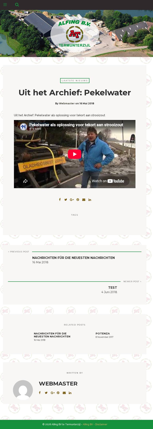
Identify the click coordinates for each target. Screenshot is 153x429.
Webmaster (67, 103)
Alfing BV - (89, 424)
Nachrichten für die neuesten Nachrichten (73, 258)
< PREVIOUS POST (18, 251)
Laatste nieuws (75, 80)
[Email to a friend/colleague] (83, 199)
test (112, 288)
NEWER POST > (132, 281)
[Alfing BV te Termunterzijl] (75, 33)
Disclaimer (101, 424)
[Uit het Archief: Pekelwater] (65, 199)
